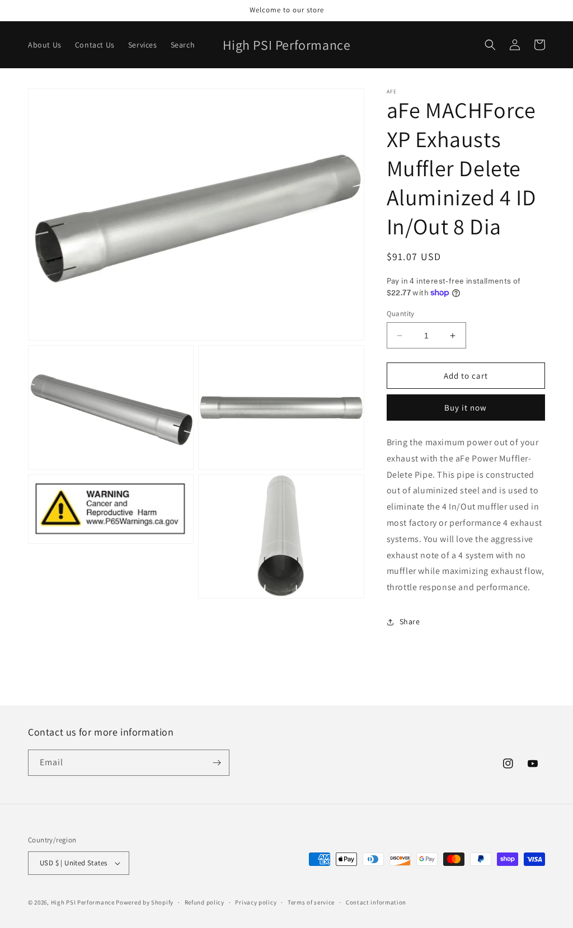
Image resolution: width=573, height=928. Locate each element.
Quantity (401, 313)
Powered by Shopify (144, 902)
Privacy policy (255, 902)
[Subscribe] (216, 763)
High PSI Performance (83, 902)
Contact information (376, 902)
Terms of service (311, 902)
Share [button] (410, 621)
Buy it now (465, 407)
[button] (490, 44)
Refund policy (204, 902)
